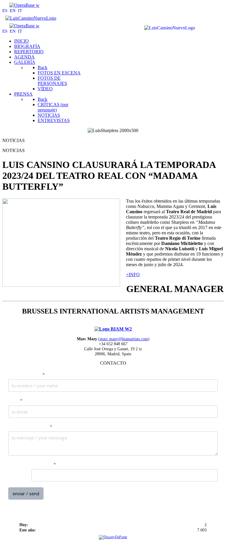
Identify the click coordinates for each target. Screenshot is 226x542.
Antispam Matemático (32, 464)
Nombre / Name (26, 374)
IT (20, 10)
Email (15, 400)
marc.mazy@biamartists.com (124, 338)
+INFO (133, 274)
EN (13, 10)
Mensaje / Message (30, 426)
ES (5, 10)
